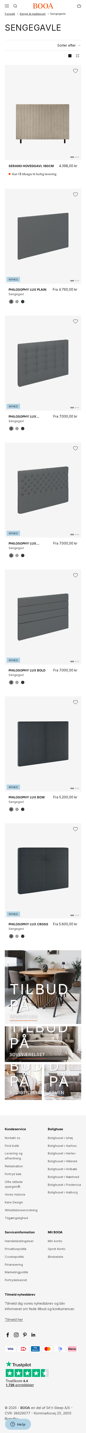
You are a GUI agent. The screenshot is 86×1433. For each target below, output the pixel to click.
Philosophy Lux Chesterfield (22, 543)
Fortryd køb (13, 1174)
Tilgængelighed (16, 1218)
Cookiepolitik (14, 1257)
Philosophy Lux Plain (27, 289)
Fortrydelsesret (16, 1280)
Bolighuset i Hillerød (62, 1161)
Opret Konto (56, 1249)
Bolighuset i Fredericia (64, 1185)
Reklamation (14, 1166)
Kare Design (14, 1202)
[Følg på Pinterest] (25, 1335)
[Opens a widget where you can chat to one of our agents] (18, 1425)
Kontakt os (12, 1138)
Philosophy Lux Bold (27, 670)
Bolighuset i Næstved (63, 1177)
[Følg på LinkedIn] (33, 1335)
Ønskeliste (55, 1257)
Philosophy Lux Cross (28, 924)
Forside (10, 13)
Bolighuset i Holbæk (62, 1169)
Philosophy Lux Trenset (22, 417)
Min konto (55, 1241)
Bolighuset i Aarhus (62, 1146)
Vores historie (15, 1194)
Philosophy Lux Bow (27, 797)
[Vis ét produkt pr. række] (70, 56)
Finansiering (14, 1264)
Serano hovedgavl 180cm (31, 166)
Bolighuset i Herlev (61, 1153)
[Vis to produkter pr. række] (77, 56)
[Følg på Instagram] (16, 1335)
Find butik (12, 1146)
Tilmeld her (14, 1319)
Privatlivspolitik (16, 1249)
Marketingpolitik (16, 1272)
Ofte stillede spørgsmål (14, 1184)
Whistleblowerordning (21, 1210)
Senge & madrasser (33, 13)
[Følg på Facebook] (8, 1335)
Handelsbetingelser (19, 1241)
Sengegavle (58, 13)
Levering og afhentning (13, 1155)
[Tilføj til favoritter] (75, 71)
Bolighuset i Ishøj (60, 1138)
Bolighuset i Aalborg (63, 1192)
